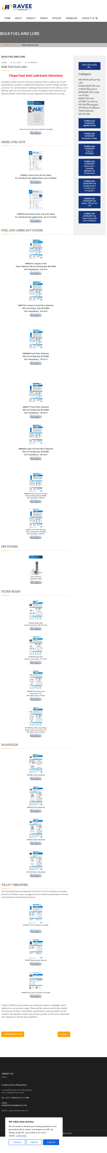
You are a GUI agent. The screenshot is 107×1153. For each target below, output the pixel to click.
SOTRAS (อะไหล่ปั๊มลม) (89, 108)
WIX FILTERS (84, 114)
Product (31, 18)
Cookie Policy (21, 1136)
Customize (17, 1142)
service (44, 18)
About (18, 18)
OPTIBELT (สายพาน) (88, 101)
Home (8, 18)
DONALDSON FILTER (13, 1034)
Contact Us (88, 18)
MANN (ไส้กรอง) (86, 98)
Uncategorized (14, 45)
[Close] (60, 1118)
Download (71, 18)
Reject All (34, 1142)
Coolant (63, 1034)
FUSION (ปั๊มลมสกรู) (88, 89)
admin (4, 63)
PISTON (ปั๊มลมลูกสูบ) (88, 104)
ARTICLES (56, 18)
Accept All (51, 1142)
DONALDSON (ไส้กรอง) (89, 86)
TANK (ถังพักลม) (86, 111)
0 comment (33, 63)
